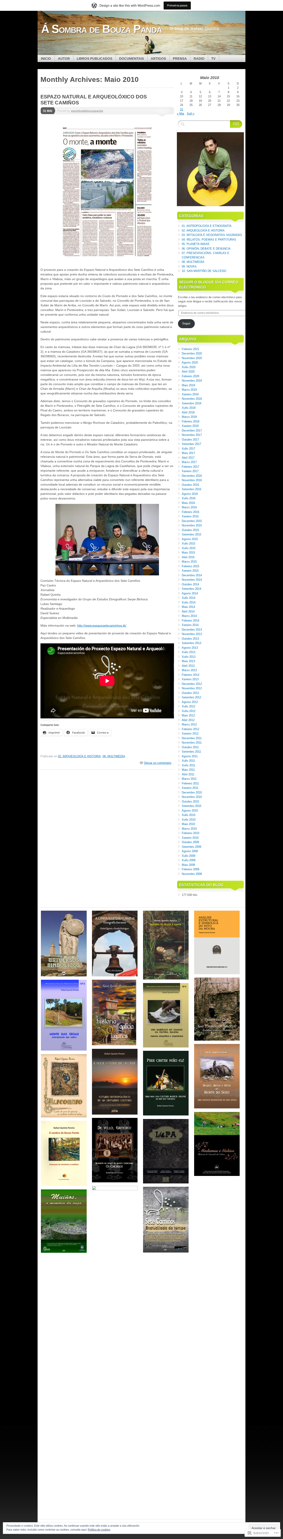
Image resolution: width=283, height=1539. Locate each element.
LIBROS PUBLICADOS (94, 58)
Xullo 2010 (188, 815)
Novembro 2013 (192, 634)
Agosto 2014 (190, 593)
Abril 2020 (188, 371)
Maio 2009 (188, 865)
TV (213, 58)
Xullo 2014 (188, 597)
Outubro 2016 (190, 484)
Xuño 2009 (188, 860)
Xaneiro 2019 (190, 394)
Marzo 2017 (189, 462)
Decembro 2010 (192, 792)
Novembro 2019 (192, 380)
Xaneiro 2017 (190, 471)
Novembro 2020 (192, 358)
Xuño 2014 (188, 602)
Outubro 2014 (190, 584)
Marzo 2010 (189, 828)
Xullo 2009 (188, 855)
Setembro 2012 (191, 697)
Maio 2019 (188, 385)
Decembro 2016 (192, 475)
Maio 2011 (188, 769)
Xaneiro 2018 (190, 426)
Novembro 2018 (192, 398)
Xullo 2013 (188, 652)
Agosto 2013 (190, 647)
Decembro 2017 (192, 430)
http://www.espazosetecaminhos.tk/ (101, 625)
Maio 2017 (188, 453)
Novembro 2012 (192, 688)
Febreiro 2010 (190, 833)
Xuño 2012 (188, 711)
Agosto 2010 (190, 810)
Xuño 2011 (188, 765)
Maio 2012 (188, 715)
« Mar (180, 113)
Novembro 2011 (192, 742)
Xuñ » (190, 113)
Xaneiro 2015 (190, 570)
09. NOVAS (189, 266)
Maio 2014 (188, 606)
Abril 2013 (188, 665)
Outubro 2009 (190, 842)
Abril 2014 (188, 611)
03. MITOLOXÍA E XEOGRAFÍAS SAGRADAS (212, 235)
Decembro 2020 (192, 353)
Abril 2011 (188, 774)
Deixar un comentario (157, 763)
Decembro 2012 (192, 684)
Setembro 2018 (191, 403)
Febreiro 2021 (190, 349)
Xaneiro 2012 (190, 733)
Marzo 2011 (189, 778)
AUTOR (64, 58)
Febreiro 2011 (190, 783)
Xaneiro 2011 (190, 787)
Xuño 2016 (188, 498)
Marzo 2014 (189, 616)
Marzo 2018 (189, 416)
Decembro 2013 (192, 629)
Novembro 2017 (192, 435)
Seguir (186, 323)
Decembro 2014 (192, 575)
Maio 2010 (188, 824)
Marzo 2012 (189, 724)
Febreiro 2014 (190, 620)
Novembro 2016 (192, 480)
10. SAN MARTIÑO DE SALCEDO (204, 271)
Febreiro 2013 (190, 674)
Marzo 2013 (189, 670)
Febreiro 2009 (190, 869)
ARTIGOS (158, 58)
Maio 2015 (188, 552)
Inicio (46, 58)
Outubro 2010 (190, 801)
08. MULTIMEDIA (114, 756)
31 (181, 109)
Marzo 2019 (189, 389)
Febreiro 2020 (190, 376)
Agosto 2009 (190, 851)
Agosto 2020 (190, 362)
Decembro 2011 (192, 738)
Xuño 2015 (188, 548)
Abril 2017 (188, 457)
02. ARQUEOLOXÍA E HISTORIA (79, 756)
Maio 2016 (188, 503)
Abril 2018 (188, 412)
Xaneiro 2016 (190, 516)
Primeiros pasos (177, 5)
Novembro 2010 (192, 797)
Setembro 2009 (191, 846)
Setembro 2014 (191, 588)
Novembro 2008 (192, 874)
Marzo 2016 (189, 507)
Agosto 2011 (190, 756)
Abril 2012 (188, 720)
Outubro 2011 (190, 747)
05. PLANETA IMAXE (196, 244)
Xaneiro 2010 (190, 837)
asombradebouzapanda (87, 111)
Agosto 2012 (190, 702)
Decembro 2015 (192, 521)
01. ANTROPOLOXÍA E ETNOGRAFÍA (206, 226)
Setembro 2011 (191, 751)
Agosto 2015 (190, 539)
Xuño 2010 (188, 819)
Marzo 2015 (189, 561)
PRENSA (180, 58)
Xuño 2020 (188, 367)
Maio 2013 (188, 661)
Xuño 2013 (188, 656)
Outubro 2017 (190, 439)
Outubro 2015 (190, 530)
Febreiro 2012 (190, 729)
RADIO (199, 58)
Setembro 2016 (191, 489)
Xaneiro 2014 (190, 625)
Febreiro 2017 (190, 466)
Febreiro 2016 (190, 512)
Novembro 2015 (192, 525)
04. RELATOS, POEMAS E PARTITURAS (209, 239)
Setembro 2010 (191, 806)
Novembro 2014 (192, 579)
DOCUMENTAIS (131, 58)
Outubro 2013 (190, 638)
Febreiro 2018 (190, 421)
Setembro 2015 (191, 534)
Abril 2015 (188, 557)
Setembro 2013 (191, 643)
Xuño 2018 (188, 407)
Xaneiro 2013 (190, 679)
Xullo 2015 (188, 543)
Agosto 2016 (190, 493)
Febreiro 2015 (190, 566)
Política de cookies (99, 1529)
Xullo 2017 (188, 448)
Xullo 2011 (188, 760)
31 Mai (47, 111)
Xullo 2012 (188, 706)
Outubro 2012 (190, 693)
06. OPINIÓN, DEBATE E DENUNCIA (206, 248)
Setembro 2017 (191, 444)
